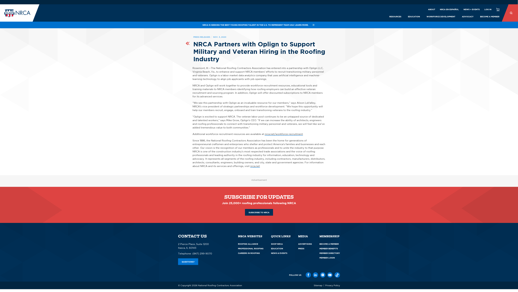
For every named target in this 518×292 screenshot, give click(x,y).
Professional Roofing (250, 248)
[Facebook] (308, 275)
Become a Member (489, 16)
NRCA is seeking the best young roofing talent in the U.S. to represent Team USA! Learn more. (255, 25)
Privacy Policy (332, 285)
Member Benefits (328, 248)
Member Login (327, 258)
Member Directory (329, 253)
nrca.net (255, 166)
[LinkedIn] (315, 275)
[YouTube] (330, 275)
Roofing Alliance (248, 244)
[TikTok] (337, 275)
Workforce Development (441, 16)
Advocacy (467, 16)
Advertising (305, 244)
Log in (487, 9)
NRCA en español (449, 9)
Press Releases (201, 37)
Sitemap (318, 285)
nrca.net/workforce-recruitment (284, 134)
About (431, 9)
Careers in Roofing (249, 253)
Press (301, 248)
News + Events (472, 9)
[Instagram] (323, 275)
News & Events (279, 253)
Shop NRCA (277, 244)
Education (414, 16)
